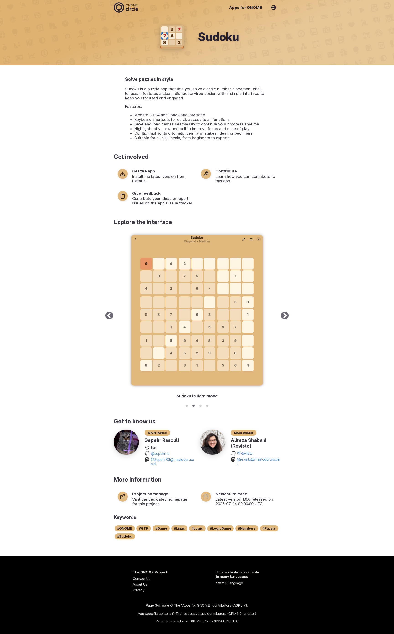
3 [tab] (200, 405)
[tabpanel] (197, 316)
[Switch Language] (273, 7)
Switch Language (229, 583)
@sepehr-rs (160, 453)
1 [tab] (186, 405)
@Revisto (245, 453)
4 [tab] (207, 405)
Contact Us (141, 578)
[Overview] (126, 7)
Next (285, 316)
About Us (140, 584)
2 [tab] (193, 405)
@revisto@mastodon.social (258, 461)
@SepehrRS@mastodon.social (172, 461)
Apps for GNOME (245, 7)
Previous (109, 316)
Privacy (138, 590)
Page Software (157, 605)
